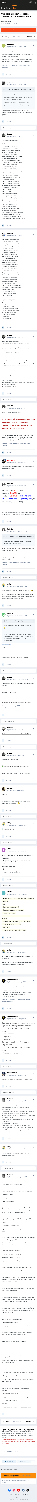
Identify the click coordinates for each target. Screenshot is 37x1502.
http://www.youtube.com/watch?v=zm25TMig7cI (16, 734)
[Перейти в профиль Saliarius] (4, 407)
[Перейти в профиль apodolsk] (4, 46)
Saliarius (10, 406)
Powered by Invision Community (18, 1499)
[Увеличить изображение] (32, 590)
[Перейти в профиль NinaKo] (4, 893)
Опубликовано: (16, 46)
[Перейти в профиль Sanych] (4, 235)
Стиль (17, 1495)
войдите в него (12, 1435)
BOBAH (8, 21)
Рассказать (10, 1462)
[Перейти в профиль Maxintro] (4, 615)
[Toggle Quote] (4, 89)
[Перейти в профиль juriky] (4, 585)
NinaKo (9, 892)
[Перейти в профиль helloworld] (4, 461)
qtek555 (10, 727)
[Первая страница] (2, 36)
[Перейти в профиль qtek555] (4, 729)
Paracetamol (12, 1073)
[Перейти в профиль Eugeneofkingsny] (4, 981)
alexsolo (10, 788)
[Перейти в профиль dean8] (4, 135)
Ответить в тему (18, 30)
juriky (9, 584)
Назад (7, 36)
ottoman (10, 82)
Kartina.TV (19, 1497)
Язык (11, 1495)
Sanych (10, 233)
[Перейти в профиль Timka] (4, 850)
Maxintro (10, 613)
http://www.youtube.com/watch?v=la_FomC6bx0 (16, 702)
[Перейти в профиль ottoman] (4, 83)
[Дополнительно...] (33, 45)
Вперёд (29, 36)
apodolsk (10, 44)
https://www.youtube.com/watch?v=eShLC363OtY (17, 1079)
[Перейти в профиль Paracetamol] (4, 1074)
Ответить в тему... (11, 1451)
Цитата (8, 74)
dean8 (9, 134)
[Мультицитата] (3, 74)
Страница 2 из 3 (18, 36)
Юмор (15, 23)
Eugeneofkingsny (13, 979)
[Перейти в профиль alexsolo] (4, 789)
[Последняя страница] (34, 36)
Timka (9, 849)
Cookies (25, 1495)
